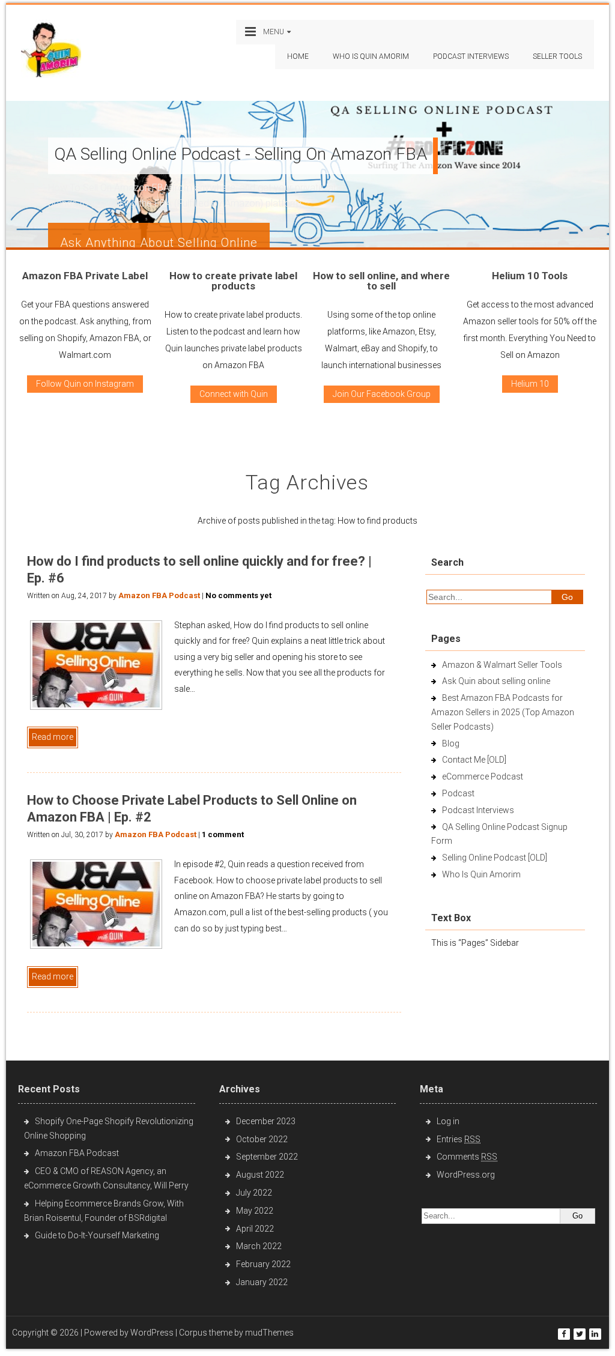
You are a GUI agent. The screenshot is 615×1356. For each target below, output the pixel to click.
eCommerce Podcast (482, 776)
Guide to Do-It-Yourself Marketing (98, 1235)
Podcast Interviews (478, 810)
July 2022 (254, 1192)
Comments (467, 1156)
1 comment (223, 834)
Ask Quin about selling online (496, 681)
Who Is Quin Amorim (371, 56)
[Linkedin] (595, 1334)
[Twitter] (580, 1334)
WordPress (152, 1332)
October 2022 (262, 1139)
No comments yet (238, 595)
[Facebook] (564, 1334)
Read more (52, 737)
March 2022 (259, 1246)
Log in (448, 1121)
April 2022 (255, 1228)
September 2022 (267, 1156)
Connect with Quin (233, 394)
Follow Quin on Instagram (85, 384)
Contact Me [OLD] (474, 759)
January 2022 (262, 1282)
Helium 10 (530, 384)
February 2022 (263, 1264)
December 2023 (265, 1121)
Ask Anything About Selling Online (159, 242)
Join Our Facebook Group (382, 394)
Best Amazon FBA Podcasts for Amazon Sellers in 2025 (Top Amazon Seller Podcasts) (502, 712)
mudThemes (269, 1332)
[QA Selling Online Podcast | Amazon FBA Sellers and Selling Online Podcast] (51, 51)
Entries (458, 1139)
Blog (450, 743)
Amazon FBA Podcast (159, 595)
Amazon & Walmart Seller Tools (502, 665)
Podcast (458, 793)
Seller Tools (557, 56)
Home (298, 56)
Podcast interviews (471, 56)
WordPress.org (466, 1174)
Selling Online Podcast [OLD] (494, 857)
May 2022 (254, 1210)
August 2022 (260, 1174)
